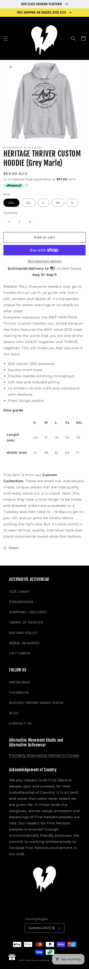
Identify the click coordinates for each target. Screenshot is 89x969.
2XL (11, 203)
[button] (6, 38)
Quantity (10, 213)
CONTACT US (20, 723)
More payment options (44, 261)
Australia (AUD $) (42, 928)
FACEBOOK (19, 692)
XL (28, 203)
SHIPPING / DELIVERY (28, 612)
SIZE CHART (19, 592)
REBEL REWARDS (24, 643)
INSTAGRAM (19, 682)
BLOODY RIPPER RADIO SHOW (36, 703)
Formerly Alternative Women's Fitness (44, 755)
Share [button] (13, 548)
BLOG (14, 713)
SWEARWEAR (21, 602)
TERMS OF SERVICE (26, 622)
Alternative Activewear (37, 960)
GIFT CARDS (19, 653)
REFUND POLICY (23, 633)
